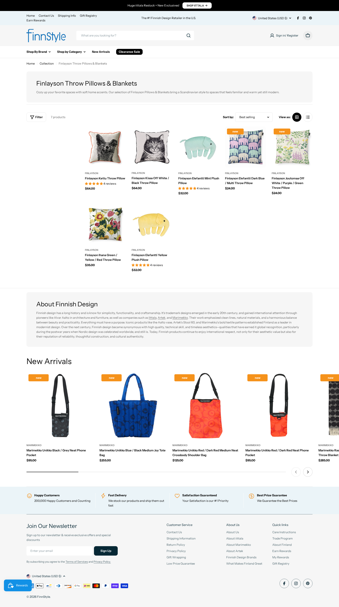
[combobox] (135, 35)
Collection (47, 63)
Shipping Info (67, 15)
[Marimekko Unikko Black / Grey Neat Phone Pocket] (60, 405)
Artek (161, 317)
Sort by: (228, 117)
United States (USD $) (272, 18)
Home (30, 15)
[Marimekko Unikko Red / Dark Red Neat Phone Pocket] (279, 405)
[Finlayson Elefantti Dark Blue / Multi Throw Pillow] (245, 147)
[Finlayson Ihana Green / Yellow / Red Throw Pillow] (105, 223)
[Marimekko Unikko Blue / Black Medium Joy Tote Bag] (133, 405)
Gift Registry (88, 15)
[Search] (188, 35)
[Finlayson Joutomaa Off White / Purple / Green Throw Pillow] (292, 147)
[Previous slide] (296, 472)
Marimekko (180, 317)
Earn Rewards (35, 20)
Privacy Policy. (102, 561)
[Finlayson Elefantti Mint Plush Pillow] (198, 147)
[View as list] (308, 117)
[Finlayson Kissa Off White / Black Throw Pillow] (152, 147)
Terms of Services (77, 561)
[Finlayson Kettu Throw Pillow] (105, 147)
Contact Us (46, 15)
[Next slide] (308, 472)
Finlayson (91, 173)
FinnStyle (43, 597)
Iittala (152, 317)
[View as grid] (297, 117)
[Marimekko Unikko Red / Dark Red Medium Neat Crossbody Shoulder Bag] (206, 405)
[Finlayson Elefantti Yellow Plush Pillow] (152, 223)
